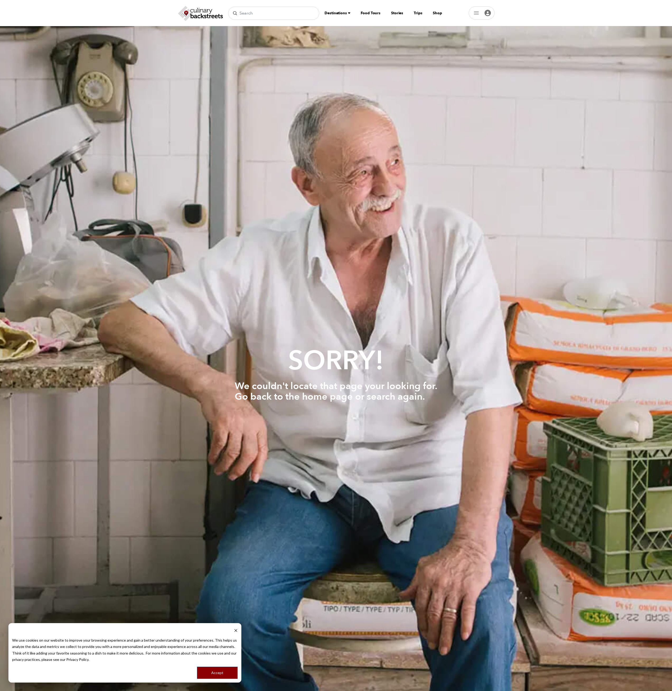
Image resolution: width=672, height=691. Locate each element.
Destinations (336, 13)
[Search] (235, 13)
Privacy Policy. (77, 659)
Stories (397, 13)
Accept (217, 672)
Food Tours (370, 13)
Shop (437, 13)
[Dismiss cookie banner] (236, 630)
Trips (418, 13)
